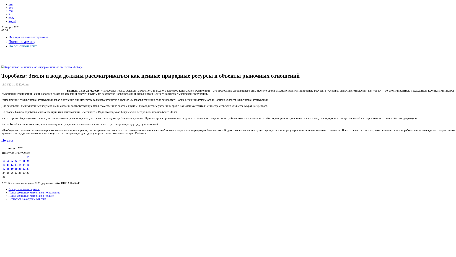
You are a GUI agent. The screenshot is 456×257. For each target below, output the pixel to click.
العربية (12, 21)
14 (20, 164)
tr (9, 14)
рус (11, 7)
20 (16, 168)
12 (12, 164)
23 (28, 168)
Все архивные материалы (28, 37)
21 (20, 168)
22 (24, 168)
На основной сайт (23, 46)
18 (8, 168)
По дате (7, 140)
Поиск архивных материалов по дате (31, 195)
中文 (11, 17)
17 (3, 168)
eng (11, 10)
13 (16, 164)
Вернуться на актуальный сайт (27, 198)
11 (8, 164)
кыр (11, 4)
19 (12, 168)
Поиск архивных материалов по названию (34, 192)
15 (24, 164)
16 (28, 164)
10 (3, 164)
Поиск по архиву (22, 41)
